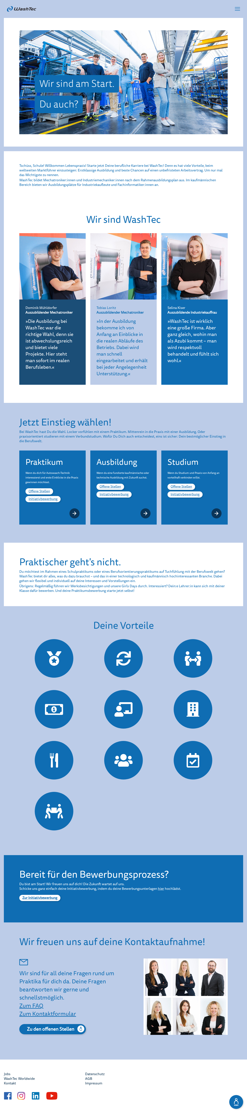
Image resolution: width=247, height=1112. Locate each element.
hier (161, 888)
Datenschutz (95, 1074)
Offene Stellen (39, 491)
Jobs (7, 1074)
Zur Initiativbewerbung (39, 897)
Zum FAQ (31, 1005)
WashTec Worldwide (19, 1079)
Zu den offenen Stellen (50, 1029)
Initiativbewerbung (43, 499)
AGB (88, 1079)
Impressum (93, 1083)
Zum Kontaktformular (47, 1014)
